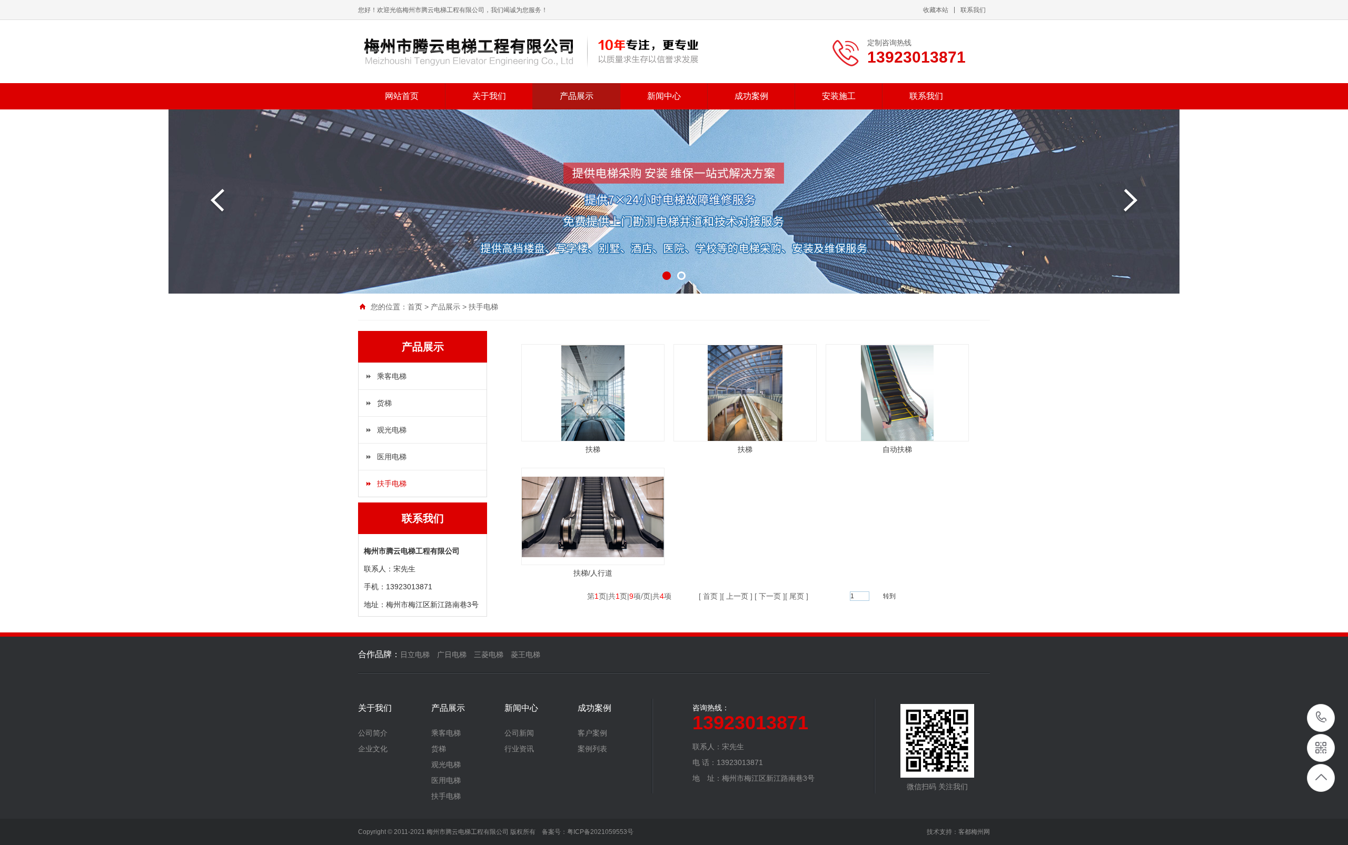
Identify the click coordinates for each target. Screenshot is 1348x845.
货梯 (384, 403)
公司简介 (373, 733)
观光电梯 (392, 430)
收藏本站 (935, 10)
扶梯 (593, 449)
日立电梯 (415, 654)
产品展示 (576, 96)
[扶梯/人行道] (593, 554)
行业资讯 (519, 748)
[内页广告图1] (674, 201)
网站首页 (402, 96)
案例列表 (592, 748)
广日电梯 (452, 654)
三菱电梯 (488, 654)
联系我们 (973, 10)
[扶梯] (593, 439)
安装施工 (839, 96)
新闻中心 (664, 96)
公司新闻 (519, 733)
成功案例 (751, 96)
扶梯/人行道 (592, 573)
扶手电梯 (483, 307)
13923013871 (1321, 718)
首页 (415, 307)
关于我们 (489, 96)
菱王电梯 (525, 654)
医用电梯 (392, 456)
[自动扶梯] (897, 439)
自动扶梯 (897, 449)
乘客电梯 (392, 376)
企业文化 (373, 748)
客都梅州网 (974, 832)
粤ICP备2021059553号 (600, 832)
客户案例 (592, 733)
